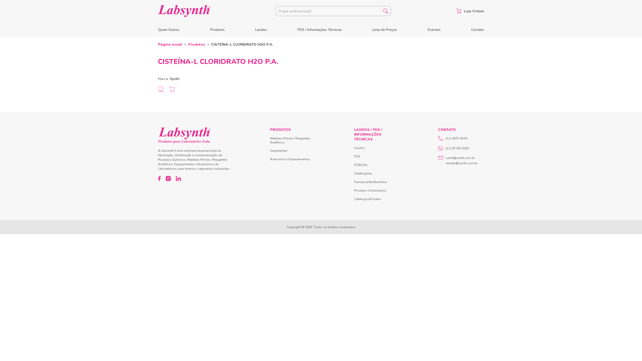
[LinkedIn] (178, 178)
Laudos (261, 29)
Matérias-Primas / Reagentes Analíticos (290, 140)
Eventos (434, 29)
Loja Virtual (474, 11)
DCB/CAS (360, 165)
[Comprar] (172, 89)
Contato (477, 29)
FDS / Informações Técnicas (320, 29)
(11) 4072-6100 (456, 138)
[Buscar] (385, 11)
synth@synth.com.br (460, 158)
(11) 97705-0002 (457, 148)
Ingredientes (278, 151)
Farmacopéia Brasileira (370, 182)
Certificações (363, 173)
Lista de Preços (384, 29)
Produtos (217, 29)
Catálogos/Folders (367, 199)
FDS (357, 156)
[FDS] (161, 89)
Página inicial (170, 44)
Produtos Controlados (370, 191)
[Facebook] (159, 178)
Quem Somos (168, 29)
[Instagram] (168, 178)
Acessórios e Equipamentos (290, 159)
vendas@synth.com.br (461, 163)
